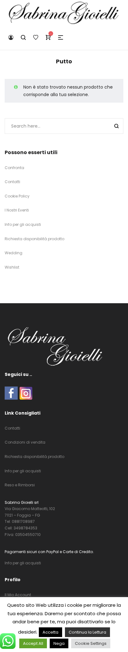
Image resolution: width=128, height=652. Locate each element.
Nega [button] (59, 643)
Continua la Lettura (87, 632)
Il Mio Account (18, 594)
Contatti (12, 181)
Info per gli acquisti (23, 224)
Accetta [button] (50, 632)
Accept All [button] (33, 643)
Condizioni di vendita (25, 442)
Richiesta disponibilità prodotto (34, 238)
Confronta (14, 167)
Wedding (13, 252)
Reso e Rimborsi (20, 485)
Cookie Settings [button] (91, 643)
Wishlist (12, 267)
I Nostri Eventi (17, 210)
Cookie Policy (17, 196)
